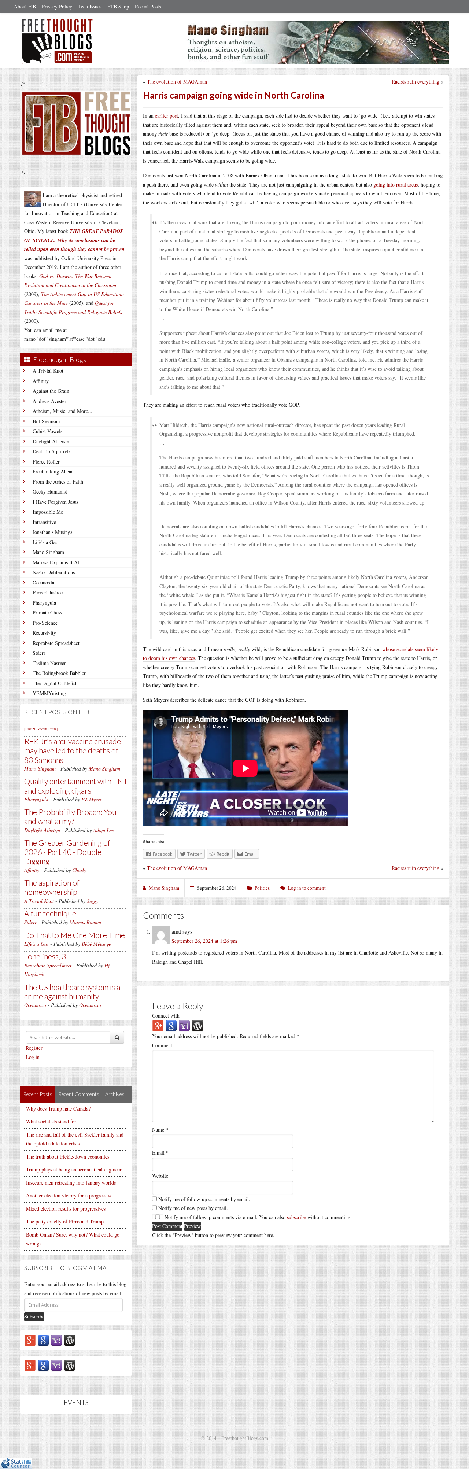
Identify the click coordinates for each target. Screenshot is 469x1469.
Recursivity (44, 632)
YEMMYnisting (49, 693)
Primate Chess (47, 612)
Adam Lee (103, 830)
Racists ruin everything (415, 81)
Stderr (39, 652)
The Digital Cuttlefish (55, 683)
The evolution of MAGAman (177, 81)
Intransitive (44, 521)
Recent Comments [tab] (78, 1094)
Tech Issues (89, 6)
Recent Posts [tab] (37, 1094)
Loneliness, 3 (45, 956)
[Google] (43, 1339)
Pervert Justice (48, 592)
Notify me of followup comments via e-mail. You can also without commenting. (257, 1217)
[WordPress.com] (69, 1339)
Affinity (41, 380)
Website (160, 1175)
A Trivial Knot (48, 370)
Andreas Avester (49, 401)
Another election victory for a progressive (69, 1195)
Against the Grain (51, 390)
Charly (79, 870)
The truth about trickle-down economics (67, 1156)
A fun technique (50, 913)
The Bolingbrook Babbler (59, 672)
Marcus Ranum (85, 922)
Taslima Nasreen (50, 663)
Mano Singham (48, 552)
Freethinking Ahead (53, 471)
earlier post (166, 115)
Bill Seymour (46, 421)
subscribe (296, 1217)
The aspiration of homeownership (52, 887)
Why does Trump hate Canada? (58, 1108)
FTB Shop (118, 6)
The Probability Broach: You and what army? (70, 816)
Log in (33, 1056)
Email (160, 1152)
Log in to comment (307, 888)
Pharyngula (44, 602)
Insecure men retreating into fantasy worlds (71, 1182)
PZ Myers (91, 799)
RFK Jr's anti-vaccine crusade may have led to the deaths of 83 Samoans (72, 750)
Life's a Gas (45, 542)
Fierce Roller (46, 461)
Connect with (166, 1015)
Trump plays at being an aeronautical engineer (74, 1169)
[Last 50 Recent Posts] (41, 728)
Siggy (92, 900)
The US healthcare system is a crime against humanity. (72, 991)
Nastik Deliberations (54, 572)
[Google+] (30, 1339)
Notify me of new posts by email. (193, 1207)
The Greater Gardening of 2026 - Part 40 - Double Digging (67, 851)
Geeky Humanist (50, 491)
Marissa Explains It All (57, 562)
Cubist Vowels (47, 431)
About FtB (25, 6)
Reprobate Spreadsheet (56, 642)
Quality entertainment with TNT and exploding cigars (76, 785)
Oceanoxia (43, 582)
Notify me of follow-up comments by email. (204, 1199)
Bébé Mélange (96, 943)
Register (34, 1047)
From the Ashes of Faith (58, 481)
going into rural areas (395, 184)
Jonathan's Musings (52, 531)
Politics (262, 888)
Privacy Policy (57, 6)
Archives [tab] (115, 1094)
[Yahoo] (56, 1339)
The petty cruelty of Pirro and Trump (65, 1221)
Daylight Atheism (51, 441)
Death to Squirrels (51, 451)
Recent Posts (148, 6)
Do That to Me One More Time (74, 935)
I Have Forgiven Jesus (55, 501)
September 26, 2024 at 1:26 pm (204, 940)
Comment (162, 1045)
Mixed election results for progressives (66, 1208)
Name (160, 1129)
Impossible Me (48, 511)
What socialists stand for (51, 1121)
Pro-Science (45, 622)
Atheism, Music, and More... (62, 410)
